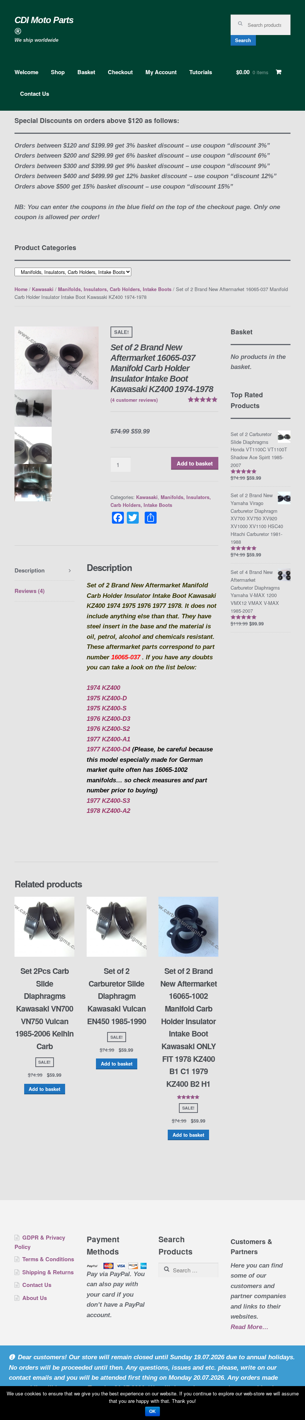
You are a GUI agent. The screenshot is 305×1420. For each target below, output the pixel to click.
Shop (58, 72)
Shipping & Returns (48, 1272)
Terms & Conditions (48, 1259)
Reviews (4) (30, 591)
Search (243, 40)
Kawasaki (43, 289)
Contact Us (34, 93)
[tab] (44, 570)
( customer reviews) (134, 400)
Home (21, 289)
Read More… (250, 1327)
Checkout (120, 72)
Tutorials (200, 72)
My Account (161, 72)
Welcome (26, 72)
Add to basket (195, 463)
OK (152, 1411)
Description (30, 570)
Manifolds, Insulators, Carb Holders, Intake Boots (114, 289)
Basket (86, 72)
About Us (34, 1298)
